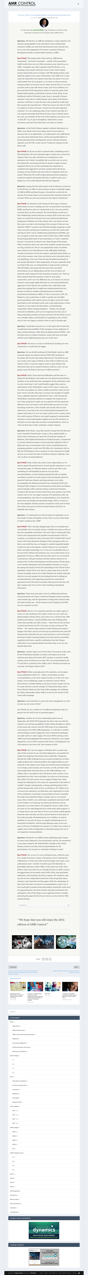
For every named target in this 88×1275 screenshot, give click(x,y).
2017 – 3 (14, 1119)
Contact (74, 1273)
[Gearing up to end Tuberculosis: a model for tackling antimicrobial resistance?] (18, 986)
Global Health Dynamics (64, 1273)
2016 (11, 1022)
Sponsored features (15, 1203)
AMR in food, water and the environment (23, 1034)
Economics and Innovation (19, 1085)
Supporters (13, 1207)
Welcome (47, 993)
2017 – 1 (14, 1110)
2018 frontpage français (16, 1153)
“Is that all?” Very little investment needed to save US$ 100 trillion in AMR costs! (69, 995)
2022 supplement (14, 1191)
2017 (11, 1076)
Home (41, 1273)
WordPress (33, 1273)
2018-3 (14, 1140)
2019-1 (12, 1174)
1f (13, 1157)
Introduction (51, 17)
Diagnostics (15, 1038)
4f (13, 1170)
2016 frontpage (42, 17)
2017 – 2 (14, 1115)
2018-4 (14, 1144)
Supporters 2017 (16, 1102)
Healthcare (15, 1093)
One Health (15, 1098)
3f (13, 1165)
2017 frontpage (14, 1106)
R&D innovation (14, 1199)
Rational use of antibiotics (19, 1051)
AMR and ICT (16, 1026)
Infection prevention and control (21, 1047)
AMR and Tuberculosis (18, 1030)
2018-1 (14, 1131)
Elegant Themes (19, 1273)
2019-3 (12, 1182)
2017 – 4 (14, 1123)
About (46, 1273)
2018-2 (14, 1136)
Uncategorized (14, 1212)
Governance (15, 1089)
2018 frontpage (14, 1127)
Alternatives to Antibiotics (19, 1081)
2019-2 (12, 1178)
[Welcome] (52, 986)
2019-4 (12, 1186)
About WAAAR (53, 1273)
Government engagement (19, 1043)
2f (13, 1161)
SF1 (13, 1148)
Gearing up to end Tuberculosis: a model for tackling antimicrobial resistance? (17, 995)
